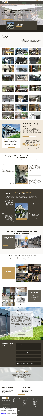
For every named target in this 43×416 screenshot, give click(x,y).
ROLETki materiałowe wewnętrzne (8, 89)
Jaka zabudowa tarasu (26, 387)
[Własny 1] (37, 2)
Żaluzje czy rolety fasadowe (28, 383)
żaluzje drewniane (35, 87)
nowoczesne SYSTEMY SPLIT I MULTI (8, 117)
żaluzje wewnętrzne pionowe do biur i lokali (35, 108)
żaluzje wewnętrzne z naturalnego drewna (35, 89)
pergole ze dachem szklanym (35, 53)
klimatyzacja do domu (8, 115)
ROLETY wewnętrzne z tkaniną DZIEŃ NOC (8, 100)
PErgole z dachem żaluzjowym (21, 53)
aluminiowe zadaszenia (8, 60)
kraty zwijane (21, 77)
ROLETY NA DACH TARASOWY (8, 77)
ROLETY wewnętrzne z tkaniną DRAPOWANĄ (21, 100)
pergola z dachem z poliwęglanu (8, 62)
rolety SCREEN (35, 59)
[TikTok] (40, 1)
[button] (16, 408)
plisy (21, 87)
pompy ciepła (34, 115)
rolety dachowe (21, 106)
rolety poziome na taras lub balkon (8, 53)
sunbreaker (35, 77)
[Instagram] (38, 1)
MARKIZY (8, 51)
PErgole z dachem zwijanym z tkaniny (21, 62)
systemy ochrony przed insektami (35, 70)
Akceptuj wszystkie (3, 413)
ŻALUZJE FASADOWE (8, 69)
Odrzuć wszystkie (9, 413)
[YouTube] (41, 1)
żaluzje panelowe (8, 106)
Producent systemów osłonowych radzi (7, 386)
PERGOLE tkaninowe (21, 59)
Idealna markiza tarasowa (7, 387)
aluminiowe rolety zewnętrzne (21, 70)
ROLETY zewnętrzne (21, 69)
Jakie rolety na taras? (30, 139)
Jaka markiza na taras (6, 391)
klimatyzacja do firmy (21, 115)
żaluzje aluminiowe (35, 98)
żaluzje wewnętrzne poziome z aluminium (35, 100)
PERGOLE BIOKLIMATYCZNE (21, 52)
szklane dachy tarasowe (35, 52)
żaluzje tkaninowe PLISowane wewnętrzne (21, 89)
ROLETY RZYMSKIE (21, 98)
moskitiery (35, 68)
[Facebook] (37, 1)
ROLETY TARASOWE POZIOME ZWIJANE (8, 79)
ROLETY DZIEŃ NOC (8, 98)
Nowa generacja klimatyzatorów (21, 117)
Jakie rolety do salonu (26, 391)
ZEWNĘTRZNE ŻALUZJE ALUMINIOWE (8, 70)
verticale (34, 106)
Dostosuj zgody (14, 413)
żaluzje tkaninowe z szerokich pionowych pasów (8, 108)
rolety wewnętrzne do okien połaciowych (21, 108)
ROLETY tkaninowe (8, 87)
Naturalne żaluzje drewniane (8, 383)
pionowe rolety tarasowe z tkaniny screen (35, 62)
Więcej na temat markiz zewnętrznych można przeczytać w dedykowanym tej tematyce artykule (33, 144)
